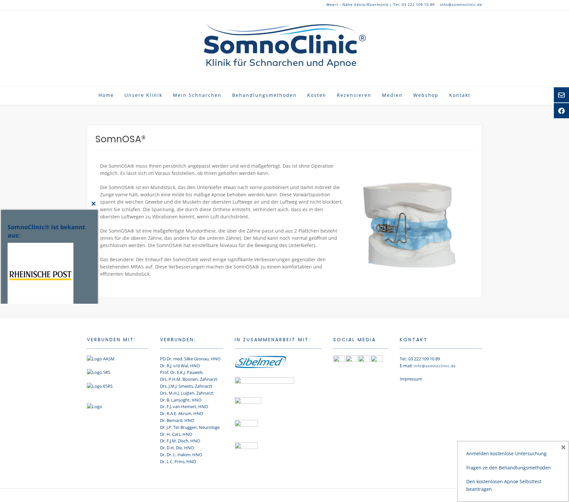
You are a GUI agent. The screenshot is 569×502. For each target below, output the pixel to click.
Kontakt (460, 95)
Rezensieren (354, 95)
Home (106, 95)
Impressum (411, 379)
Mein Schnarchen (197, 95)
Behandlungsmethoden (264, 95)
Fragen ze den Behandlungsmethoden (508, 467)
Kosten (316, 95)
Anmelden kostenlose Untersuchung (506, 453)
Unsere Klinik (143, 95)
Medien (392, 95)
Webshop (426, 95)
